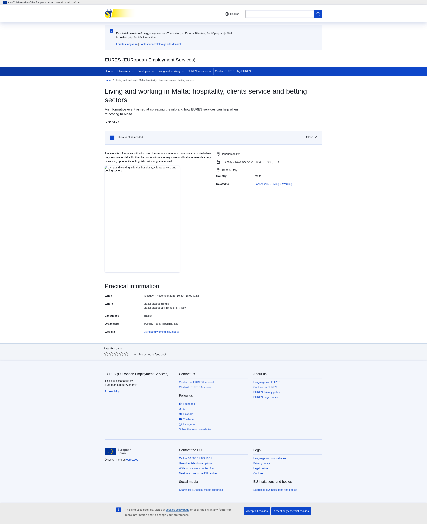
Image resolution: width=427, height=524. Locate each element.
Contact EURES (224, 71)
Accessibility (112, 391)
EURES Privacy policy (266, 392)
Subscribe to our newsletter (195, 429)
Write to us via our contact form (197, 468)
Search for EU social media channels (201, 489)
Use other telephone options (195, 463)
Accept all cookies (257, 511)
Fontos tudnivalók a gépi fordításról (160, 44)
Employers (143, 71)
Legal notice (260, 468)
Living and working (169, 71)
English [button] (234, 14)
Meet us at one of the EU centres (198, 473)
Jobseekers (123, 71)
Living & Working (282, 184)
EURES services (197, 71)
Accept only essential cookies (291, 511)
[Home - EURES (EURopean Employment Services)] (121, 13)
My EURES (244, 71)
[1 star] (106, 354)
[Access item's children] (133, 71)
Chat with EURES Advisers (195, 387)
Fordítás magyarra (127, 44)
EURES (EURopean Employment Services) (136, 374)
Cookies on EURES (265, 387)
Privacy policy (261, 463)
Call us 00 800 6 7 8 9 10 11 (195, 458)
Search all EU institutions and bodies (275, 489)
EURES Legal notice (265, 397)
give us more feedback (152, 354)
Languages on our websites (269, 458)
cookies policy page (177, 509)
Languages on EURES (267, 382)
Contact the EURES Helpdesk (197, 382)
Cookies (258, 473)
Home (109, 71)
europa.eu (132, 459)
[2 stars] (109, 354)
